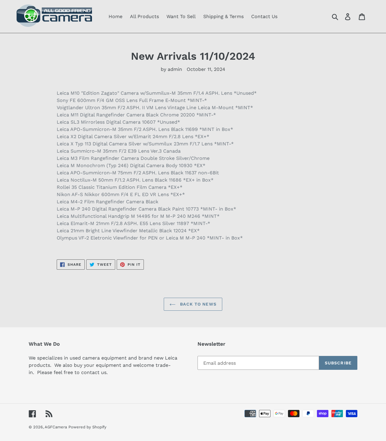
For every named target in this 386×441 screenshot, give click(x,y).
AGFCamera (56, 427)
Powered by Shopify (87, 427)
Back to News (198, 304)
